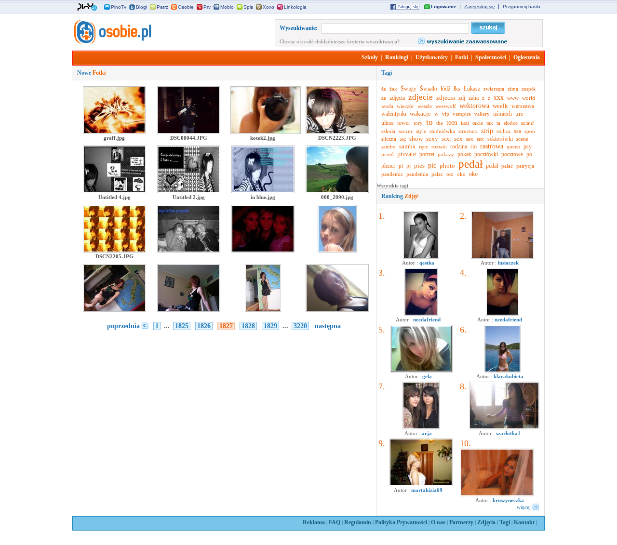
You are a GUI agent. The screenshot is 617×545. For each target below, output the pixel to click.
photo (447, 165)
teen (451, 122)
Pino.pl (87, 7)
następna (328, 326)
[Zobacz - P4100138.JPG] (502, 257)
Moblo (227, 7)
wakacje (420, 113)
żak (393, 89)
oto (450, 174)
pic (432, 165)
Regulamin (357, 522)
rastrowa (491, 146)
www (513, 98)
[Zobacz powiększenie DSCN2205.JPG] (114, 250)
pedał (470, 164)
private (406, 154)
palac (437, 174)
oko (461, 174)
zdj (461, 97)
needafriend (427, 319)
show (416, 138)
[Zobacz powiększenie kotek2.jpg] (265, 132)
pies (419, 165)
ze (383, 98)
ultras (387, 123)
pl (401, 166)
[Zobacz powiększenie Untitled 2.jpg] (188, 191)
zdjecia (445, 97)
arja (427, 433)
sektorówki (500, 138)
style (421, 131)
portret (426, 154)
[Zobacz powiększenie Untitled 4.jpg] (114, 191)
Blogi (141, 7)
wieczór (405, 106)
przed (387, 154)
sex (458, 138)
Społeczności (490, 57)
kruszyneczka (508, 500)
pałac (507, 166)
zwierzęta (493, 89)
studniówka (442, 131)
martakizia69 (427, 490)
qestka (426, 263)
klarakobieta (508, 376)
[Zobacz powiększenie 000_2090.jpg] (337, 191)
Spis (248, 7)
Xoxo (268, 7)
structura (468, 131)
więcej (524, 507)
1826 (204, 326)
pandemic (392, 174)
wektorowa (474, 105)
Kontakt (524, 522)
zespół (529, 89)
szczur (406, 131)
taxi (465, 123)
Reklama (314, 522)
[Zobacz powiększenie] (188, 250)
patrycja (525, 166)
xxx (499, 97)
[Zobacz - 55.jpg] (497, 494)
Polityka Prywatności (401, 522)
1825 (181, 326)
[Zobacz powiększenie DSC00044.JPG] (188, 132)
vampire (462, 114)
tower (403, 123)
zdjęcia (397, 97)
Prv (207, 7)
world (528, 98)
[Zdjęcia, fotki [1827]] (111, 42)
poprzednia (123, 326)
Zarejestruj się (479, 6)
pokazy (446, 154)
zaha (474, 97)
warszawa (522, 106)
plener (388, 165)
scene (522, 139)
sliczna (388, 139)
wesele (424, 106)
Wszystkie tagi (392, 185)
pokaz (464, 154)
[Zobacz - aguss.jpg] (421, 257)
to (429, 122)
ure (519, 113)
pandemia (417, 174)
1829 (270, 326)
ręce (423, 146)
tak (489, 123)
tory (418, 123)
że (383, 89)
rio (473, 146)
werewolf (445, 106)
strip (487, 130)
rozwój (439, 146)
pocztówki (486, 154)
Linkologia (295, 7)
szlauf (527, 123)
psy (527, 146)
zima (513, 89)
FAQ (334, 522)
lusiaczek (508, 263)
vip (445, 114)
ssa (517, 131)
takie (477, 123)
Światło (428, 88)
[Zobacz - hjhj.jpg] (421, 427)
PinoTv (118, 7)
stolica (503, 131)
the (439, 123)
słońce (511, 123)
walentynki (393, 113)
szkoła (388, 131)
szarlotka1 (508, 433)
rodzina (458, 146)
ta (498, 123)
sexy (432, 138)
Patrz (162, 7)
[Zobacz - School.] (504, 427)
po (529, 154)
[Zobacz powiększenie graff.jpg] (114, 132)
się (403, 138)
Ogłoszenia (526, 57)
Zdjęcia (486, 522)
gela (427, 376)
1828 (248, 326)
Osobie (186, 7)
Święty (408, 88)
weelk (500, 105)
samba (407, 146)
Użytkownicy (432, 57)
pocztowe (512, 154)
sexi (446, 138)
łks (457, 88)
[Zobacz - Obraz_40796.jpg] (421, 484)
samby (388, 146)
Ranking (399, 196)
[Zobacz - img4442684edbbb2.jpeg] (502, 370)
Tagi (504, 522)
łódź (445, 88)
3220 (300, 326)
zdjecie (420, 97)
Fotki (461, 57)
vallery (482, 114)
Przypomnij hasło (521, 6)
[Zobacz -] (421, 314)
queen (513, 146)
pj (408, 165)
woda (387, 106)
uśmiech (502, 113)
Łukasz (472, 88)
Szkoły (370, 57)
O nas (438, 522)
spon (529, 131)
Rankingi (396, 57)
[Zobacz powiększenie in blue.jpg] (263, 191)
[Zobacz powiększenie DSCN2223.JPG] (337, 132)
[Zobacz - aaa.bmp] (421, 370)
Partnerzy (461, 522)
